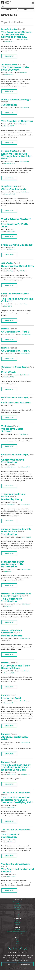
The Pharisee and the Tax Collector (17, 300)
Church (17, 939)
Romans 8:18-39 (9, 673)
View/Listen (9, 56)
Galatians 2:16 (8, 571)
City (17, 941)
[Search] (32, 6)
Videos (17, 916)
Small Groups (17, 920)
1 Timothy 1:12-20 (25, 504)
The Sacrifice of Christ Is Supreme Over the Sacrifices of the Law (16, 34)
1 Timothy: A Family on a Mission (13, 495)
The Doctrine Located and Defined (17, 870)
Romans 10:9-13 (9, 126)
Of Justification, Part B (15, 331)
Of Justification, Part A (15, 350)
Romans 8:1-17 (8, 703)
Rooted (5, 329)
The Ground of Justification (10, 835)
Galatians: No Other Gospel (14, 367)
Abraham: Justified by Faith (14, 738)
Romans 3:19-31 (25, 774)
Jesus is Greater (9, 29)
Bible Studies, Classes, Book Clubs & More (17, 931)
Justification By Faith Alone (14, 225)
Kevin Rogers (25, 192)
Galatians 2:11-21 (25, 467)
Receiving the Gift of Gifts (17, 266)
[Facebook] (14, 948)
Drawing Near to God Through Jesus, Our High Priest (16, 156)
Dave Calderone (11, 250)
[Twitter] (9, 948)
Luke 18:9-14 (8, 306)
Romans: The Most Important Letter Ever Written (16, 595)
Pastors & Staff (17, 905)
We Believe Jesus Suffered (12, 430)
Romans (5, 663)
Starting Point (17, 907)
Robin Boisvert (24, 107)
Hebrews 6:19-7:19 (9, 163)
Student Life (17, 922)
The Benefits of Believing (17, 121)
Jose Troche (24, 39)
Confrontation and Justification (12, 461)
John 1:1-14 (23, 271)
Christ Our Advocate (14, 189)
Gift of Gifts (7, 263)
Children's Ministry (17, 901)
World (17, 943)
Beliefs (17, 903)
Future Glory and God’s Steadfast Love (15, 666)
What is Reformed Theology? (16, 99)
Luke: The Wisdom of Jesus (15, 293)
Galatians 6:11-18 (9, 377)
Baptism (17, 929)
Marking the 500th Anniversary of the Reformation (12, 564)
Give (25, 9)
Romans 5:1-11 (8, 606)
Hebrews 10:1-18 (9, 42)
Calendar (9, 9)
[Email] (25, 948)
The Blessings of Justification (11, 600)
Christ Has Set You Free (15, 402)
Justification (9, 104)
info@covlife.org (17, 959)
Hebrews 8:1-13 (8, 74)
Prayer (17, 935)
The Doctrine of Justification (15, 792)
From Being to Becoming (17, 244)
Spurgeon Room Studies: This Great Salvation (16, 530)
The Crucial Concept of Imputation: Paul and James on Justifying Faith (17, 800)
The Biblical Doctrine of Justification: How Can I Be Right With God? (15, 767)
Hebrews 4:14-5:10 (9, 194)
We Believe (6, 426)
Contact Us (17, 909)
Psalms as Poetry (12, 635)
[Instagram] (20, 948)
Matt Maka (23, 124)
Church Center (25, 964)
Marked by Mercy (12, 499)
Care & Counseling (17, 933)
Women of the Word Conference (11, 631)
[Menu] (33, 2)
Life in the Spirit (11, 698)
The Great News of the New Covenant (15, 68)
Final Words (8, 372)
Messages (17, 914)
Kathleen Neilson (25, 638)
